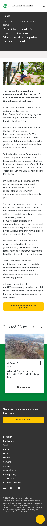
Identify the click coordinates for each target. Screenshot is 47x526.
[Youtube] (19, 488)
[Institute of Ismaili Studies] (18, 5)
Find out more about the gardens (23, 306)
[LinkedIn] (4, 488)
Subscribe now (23, 419)
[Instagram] (12, 488)
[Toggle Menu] (40, 519)
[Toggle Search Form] (44, 6)
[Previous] (34, 327)
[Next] (40, 327)
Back (7, 15)
